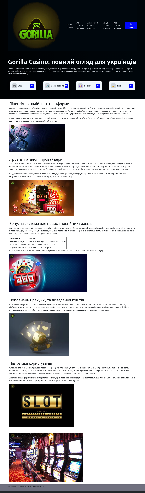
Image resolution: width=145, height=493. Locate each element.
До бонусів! (131, 25)
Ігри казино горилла (80, 26)
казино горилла (69, 25)
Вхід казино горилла (117, 26)
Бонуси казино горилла (106, 26)
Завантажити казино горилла (93, 26)
